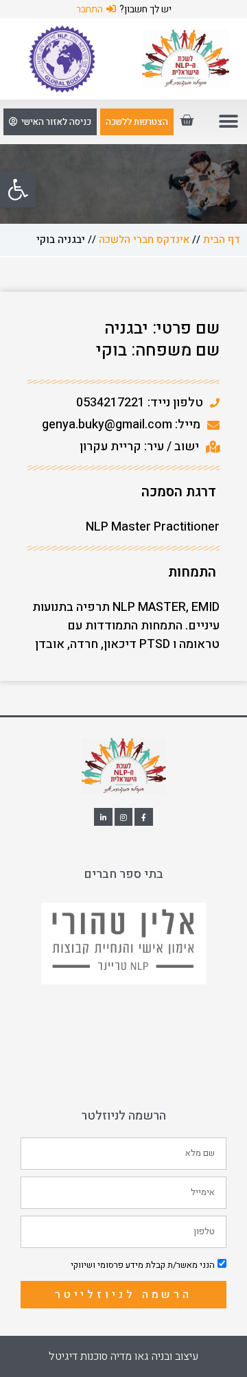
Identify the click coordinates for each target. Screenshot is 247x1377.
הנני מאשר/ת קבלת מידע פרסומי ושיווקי (143, 1264)
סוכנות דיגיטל (78, 1356)
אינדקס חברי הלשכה (144, 239)
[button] (18, 189)
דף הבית (221, 239)
